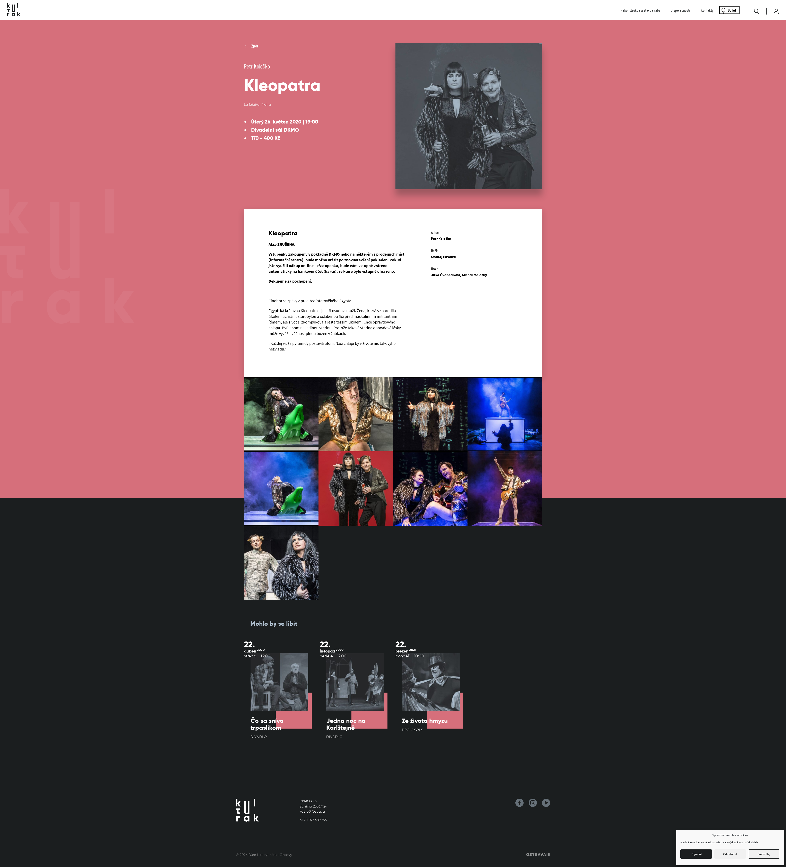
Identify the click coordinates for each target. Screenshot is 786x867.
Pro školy (412, 730)
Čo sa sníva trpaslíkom (267, 724)
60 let (732, 10)
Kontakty (707, 10)
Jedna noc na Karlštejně (346, 724)
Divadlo (259, 737)
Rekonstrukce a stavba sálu (640, 10)
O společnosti (680, 10)
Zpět (254, 45)
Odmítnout (730, 854)
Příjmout (696, 854)
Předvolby (764, 854)
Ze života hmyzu (425, 721)
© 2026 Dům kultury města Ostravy (264, 855)
